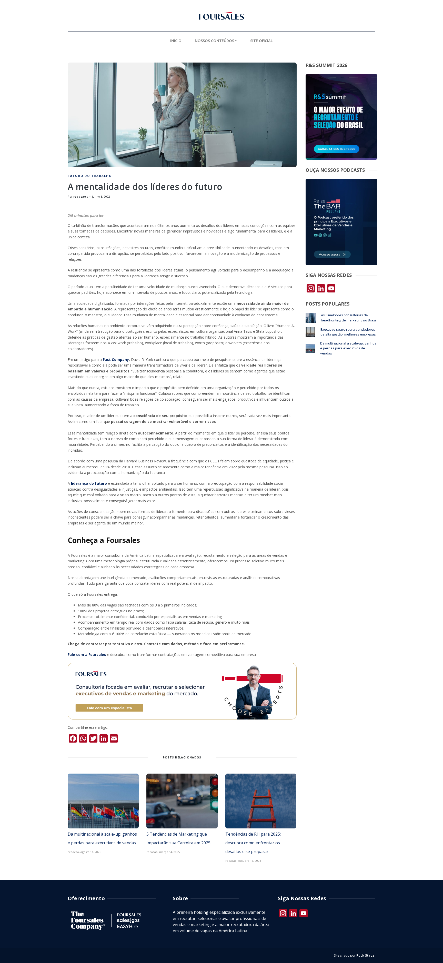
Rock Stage (365, 955)
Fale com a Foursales (87, 654)
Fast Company (116, 359)
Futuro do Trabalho (90, 176)
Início (176, 40)
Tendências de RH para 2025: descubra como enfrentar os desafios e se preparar (253, 842)
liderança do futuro (89, 483)
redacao (79, 196)
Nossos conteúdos (214, 40)
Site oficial (261, 40)
